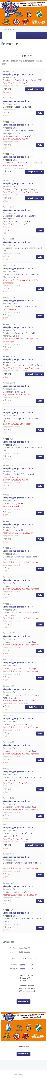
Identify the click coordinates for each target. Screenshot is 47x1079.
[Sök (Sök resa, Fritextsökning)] (23, 35)
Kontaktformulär (23, 1001)
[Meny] (38, 35)
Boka (40, 113)
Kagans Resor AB (26, 965)
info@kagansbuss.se (27, 958)
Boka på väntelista (34, 89)
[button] (23, 81)
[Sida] (9, 35)
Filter (16, 55)
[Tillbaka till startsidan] (10, 9)
